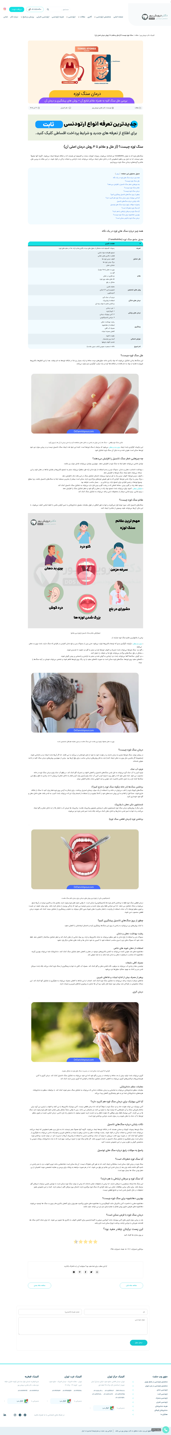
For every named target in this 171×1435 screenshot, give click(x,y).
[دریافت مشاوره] (165, 1429)
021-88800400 (36, 9)
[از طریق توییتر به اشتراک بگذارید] (91, 1272)
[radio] (95, 1242)
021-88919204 (109, 1390)
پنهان (117, 174)
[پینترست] (25, 1415)
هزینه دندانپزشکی (161, 1406)
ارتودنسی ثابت (162, 1394)
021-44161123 (56, 1390)
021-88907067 (108, 1394)
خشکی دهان (137, 488)
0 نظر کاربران (65, 108)
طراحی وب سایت (106, 1431)
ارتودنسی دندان (162, 1390)
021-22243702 (34, 1390)
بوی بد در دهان (114, 447)
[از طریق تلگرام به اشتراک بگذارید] (74, 1272)
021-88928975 (120, 1394)
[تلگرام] (20, 1415)
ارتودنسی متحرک (162, 1398)
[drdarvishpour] (148, 17)
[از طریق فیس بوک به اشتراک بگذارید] (85, 1272)
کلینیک (116, 1376)
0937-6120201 (120, 1390)
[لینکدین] (4, 1415)
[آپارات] (30, 1415)
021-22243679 (22, 1390)
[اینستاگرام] (15, 1415)
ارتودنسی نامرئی (162, 1402)
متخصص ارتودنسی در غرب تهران (156, 1386)
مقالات (136, 35)
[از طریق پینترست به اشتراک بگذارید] (79, 1272)
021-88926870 (96, 1394)
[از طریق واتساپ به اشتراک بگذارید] (97, 1272)
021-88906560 (120, 1397)
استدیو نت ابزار (87, 1431)
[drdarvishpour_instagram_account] (4, 9)
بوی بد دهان (137, 643)
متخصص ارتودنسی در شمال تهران (156, 1382)
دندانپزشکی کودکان (161, 1410)
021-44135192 (67, 1390)
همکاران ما (164, 1414)
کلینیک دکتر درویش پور (147, 35)
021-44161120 (78, 1390)
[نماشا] (9, 1415)
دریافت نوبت (17, 9)
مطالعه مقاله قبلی (131, 1285)
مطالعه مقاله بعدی (39, 1285)
